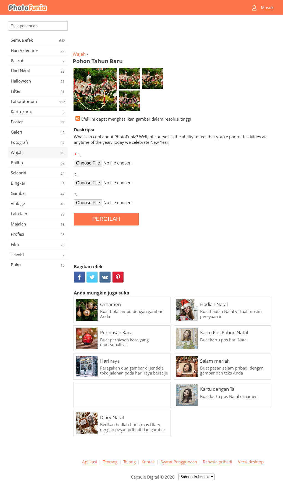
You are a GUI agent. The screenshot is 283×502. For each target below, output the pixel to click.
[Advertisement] (172, 34)
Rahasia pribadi (217, 461)
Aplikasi (89, 461)
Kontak (148, 461)
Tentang (110, 461)
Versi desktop (251, 461)
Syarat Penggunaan (179, 461)
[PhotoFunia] (120, 7)
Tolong (129, 461)
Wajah (79, 54)
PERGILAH (106, 219)
